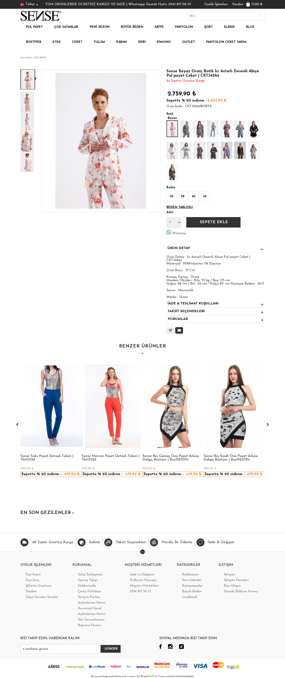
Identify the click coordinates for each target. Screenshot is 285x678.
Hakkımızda (87, 586)
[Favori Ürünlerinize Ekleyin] (170, 330)
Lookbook (189, 597)
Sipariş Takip (87, 580)
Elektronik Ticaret (125, 676)
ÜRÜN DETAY (179, 248)
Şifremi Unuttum (39, 586)
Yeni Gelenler (192, 580)
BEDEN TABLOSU (179, 207)
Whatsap (179, 233)
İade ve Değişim (142, 574)
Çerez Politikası (89, 591)
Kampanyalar (192, 586)
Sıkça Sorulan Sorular (42, 597)
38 (182, 196)
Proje (148, 676)
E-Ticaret (160, 676)
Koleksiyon (190, 574)
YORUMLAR (178, 319)
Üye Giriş (32, 580)
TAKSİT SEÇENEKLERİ (186, 311)
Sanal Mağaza (103, 676)
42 (205, 196)
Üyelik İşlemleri (216, 4)
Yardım (237, 4)
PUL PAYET (40, 58)
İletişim (229, 574)
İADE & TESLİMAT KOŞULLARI (193, 303)
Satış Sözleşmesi (90, 574)
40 (193, 196)
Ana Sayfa (26, 58)
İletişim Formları (236, 580)
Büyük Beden (192, 591)
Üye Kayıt (33, 574)
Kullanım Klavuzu (143, 580)
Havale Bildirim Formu (241, 591)
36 (171, 196)
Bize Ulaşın (232, 586)
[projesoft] (233, 667)
